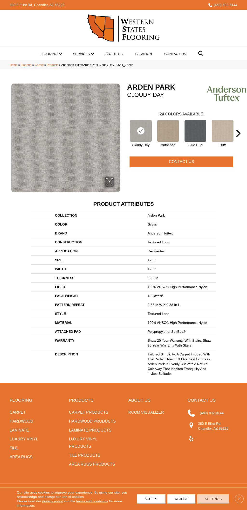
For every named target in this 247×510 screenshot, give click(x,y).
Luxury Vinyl (24, 439)
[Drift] (223, 131)
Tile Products (84, 455)
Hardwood (21, 421)
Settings (213, 499)
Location (143, 54)
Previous (124, 126)
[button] (60, 54)
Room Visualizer (146, 412)
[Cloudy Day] (141, 131)
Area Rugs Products (92, 464)
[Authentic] (168, 131)
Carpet (39, 65)
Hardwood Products (92, 421)
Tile (14, 448)
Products (52, 65)
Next (238, 126)
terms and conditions (92, 501)
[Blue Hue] (195, 131)
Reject (181, 499)
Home (14, 65)
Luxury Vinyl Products (83, 442)
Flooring (48, 54)
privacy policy (52, 501)
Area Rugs (21, 457)
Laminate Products (90, 430)
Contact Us (175, 54)
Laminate (19, 430)
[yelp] (191, 439)
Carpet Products (88, 412)
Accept (151, 499)
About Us (114, 54)
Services (81, 54)
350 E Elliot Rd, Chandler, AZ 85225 (37, 5)
